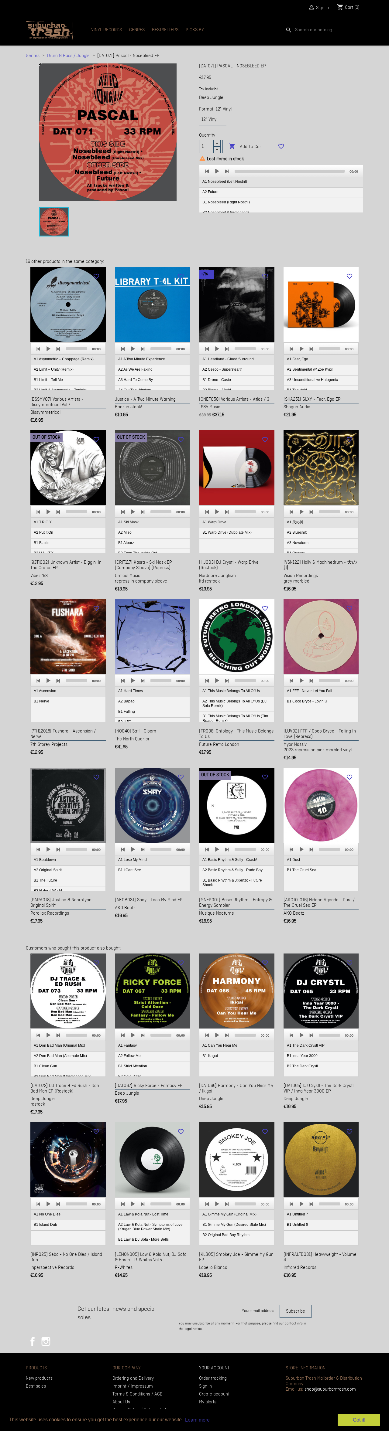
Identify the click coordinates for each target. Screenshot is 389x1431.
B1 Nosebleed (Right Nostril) (226, 202)
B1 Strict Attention (132, 1066)
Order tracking (213, 1378)
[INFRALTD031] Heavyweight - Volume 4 (320, 1257)
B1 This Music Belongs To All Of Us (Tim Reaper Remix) (235, 718)
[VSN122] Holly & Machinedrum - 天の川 (320, 565)
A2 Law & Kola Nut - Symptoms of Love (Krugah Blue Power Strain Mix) (150, 1226)
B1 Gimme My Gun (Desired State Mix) (234, 1224)
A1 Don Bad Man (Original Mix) (59, 1045)
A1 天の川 (295, 522)
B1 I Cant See (129, 870)
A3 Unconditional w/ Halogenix (312, 380)
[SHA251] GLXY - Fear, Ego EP (312, 399)
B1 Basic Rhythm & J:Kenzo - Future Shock (232, 882)
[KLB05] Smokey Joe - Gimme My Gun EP (236, 1257)
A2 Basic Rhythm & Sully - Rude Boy (232, 870)
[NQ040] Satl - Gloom (135, 731)
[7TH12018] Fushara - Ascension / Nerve (63, 734)
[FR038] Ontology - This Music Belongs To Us (236, 734)
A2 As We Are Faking (135, 369)
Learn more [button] (197, 1420)
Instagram (46, 1341)
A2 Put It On (43, 532)
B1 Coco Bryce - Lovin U (307, 701)
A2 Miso (125, 532)
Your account (214, 1368)
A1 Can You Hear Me (219, 1045)
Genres (137, 30)
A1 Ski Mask (128, 522)
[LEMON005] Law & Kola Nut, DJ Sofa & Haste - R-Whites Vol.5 (151, 1257)
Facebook (32, 1341)
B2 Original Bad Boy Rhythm (226, 1235)
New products (39, 1378)
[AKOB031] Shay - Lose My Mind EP (149, 900)
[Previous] (207, 171)
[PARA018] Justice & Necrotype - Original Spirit (62, 903)
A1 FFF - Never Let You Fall (309, 691)
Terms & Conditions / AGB (137, 1394)
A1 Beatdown (45, 860)
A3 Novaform (297, 543)
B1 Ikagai (210, 1056)
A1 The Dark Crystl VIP (306, 1045)
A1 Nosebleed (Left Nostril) (224, 181)
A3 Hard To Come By (135, 380)
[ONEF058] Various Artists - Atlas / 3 (234, 399)
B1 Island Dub (45, 1224)
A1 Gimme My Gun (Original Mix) (229, 1214)
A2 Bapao (126, 701)
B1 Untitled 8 (297, 1224)
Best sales (36, 1386)
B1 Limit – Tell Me (48, 380)
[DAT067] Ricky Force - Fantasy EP (149, 1086)
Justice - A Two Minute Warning (145, 399)
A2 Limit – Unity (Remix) (54, 369)
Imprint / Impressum (132, 1386)
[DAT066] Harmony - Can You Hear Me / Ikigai (236, 1088)
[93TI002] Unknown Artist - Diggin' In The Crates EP (66, 565)
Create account (214, 1394)
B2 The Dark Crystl (302, 1066)
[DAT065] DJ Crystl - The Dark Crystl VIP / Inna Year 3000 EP (318, 1088)
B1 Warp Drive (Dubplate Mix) (227, 532)
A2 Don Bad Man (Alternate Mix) (60, 1056)
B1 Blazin (42, 543)
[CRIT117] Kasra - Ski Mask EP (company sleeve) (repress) (143, 565)
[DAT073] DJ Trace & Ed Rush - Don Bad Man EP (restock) (64, 1088)
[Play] (217, 171)
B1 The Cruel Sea (301, 870)
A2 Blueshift (297, 532)
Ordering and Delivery (133, 1378)
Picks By (195, 30)
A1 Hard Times (130, 691)
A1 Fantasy (127, 1045)
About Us (121, 1402)
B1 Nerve (41, 701)
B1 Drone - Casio (216, 380)
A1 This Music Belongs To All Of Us (231, 691)
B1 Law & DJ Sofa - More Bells (143, 1239)
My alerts (207, 1402)
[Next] (227, 171)
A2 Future (210, 192)
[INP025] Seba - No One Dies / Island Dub (66, 1257)
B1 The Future (45, 880)
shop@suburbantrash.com (330, 1389)
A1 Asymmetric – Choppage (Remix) (64, 359)
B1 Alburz (126, 543)
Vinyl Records (106, 30)
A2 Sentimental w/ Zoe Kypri (310, 369)
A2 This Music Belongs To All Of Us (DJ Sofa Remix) (234, 703)
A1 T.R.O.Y (43, 522)
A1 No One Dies (47, 1214)
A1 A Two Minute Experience (141, 359)
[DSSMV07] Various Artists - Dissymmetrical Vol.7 (56, 402)
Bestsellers (165, 30)
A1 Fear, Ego (297, 359)
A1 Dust (293, 860)
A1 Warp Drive (214, 522)
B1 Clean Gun (45, 1066)
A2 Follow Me (129, 1056)
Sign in (205, 1386)
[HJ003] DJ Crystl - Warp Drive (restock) (229, 565)
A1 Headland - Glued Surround (228, 359)
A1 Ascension (45, 691)
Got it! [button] (359, 1420)
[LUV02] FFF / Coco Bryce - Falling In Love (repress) (320, 734)
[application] (281, 189)
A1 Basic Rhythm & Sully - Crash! (229, 860)
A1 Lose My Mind (132, 860)
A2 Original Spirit (48, 870)
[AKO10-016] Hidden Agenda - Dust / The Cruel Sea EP (319, 903)
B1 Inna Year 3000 (302, 1056)
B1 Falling (126, 711)
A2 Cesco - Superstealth (222, 369)
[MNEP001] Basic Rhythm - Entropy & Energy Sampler (235, 903)
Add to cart (246, 146)
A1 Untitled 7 (297, 1214)
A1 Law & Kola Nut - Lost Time (143, 1214)
